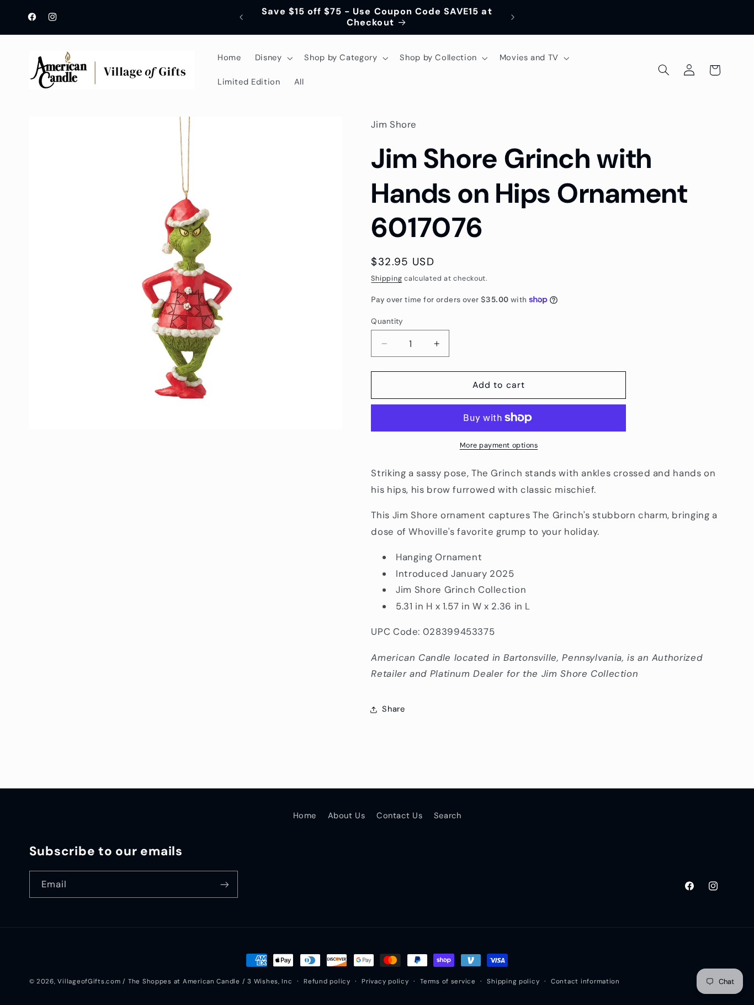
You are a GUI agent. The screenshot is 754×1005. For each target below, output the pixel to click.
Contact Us (399, 815)
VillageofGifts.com (88, 981)
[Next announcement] (513, 17)
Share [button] (393, 708)
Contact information (585, 981)
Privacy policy (385, 981)
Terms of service (448, 981)
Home (305, 815)
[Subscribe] (224, 884)
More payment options (499, 445)
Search (447, 815)
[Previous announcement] (241, 17)
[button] (273, 58)
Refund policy (327, 981)
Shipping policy (513, 981)
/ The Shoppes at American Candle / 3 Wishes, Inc (207, 981)
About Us (346, 815)
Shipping (386, 278)
